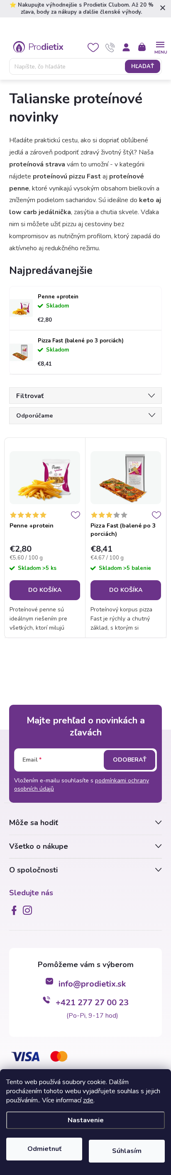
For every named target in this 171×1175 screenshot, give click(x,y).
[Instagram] (29, 910)
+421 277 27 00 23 (92, 1002)
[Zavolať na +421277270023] (110, 47)
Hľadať (142, 66)
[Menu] (160, 47)
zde (88, 1100)
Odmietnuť (44, 1148)
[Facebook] (15, 910)
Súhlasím (127, 1150)
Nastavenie (86, 1120)
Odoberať (130, 760)
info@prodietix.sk (92, 983)
